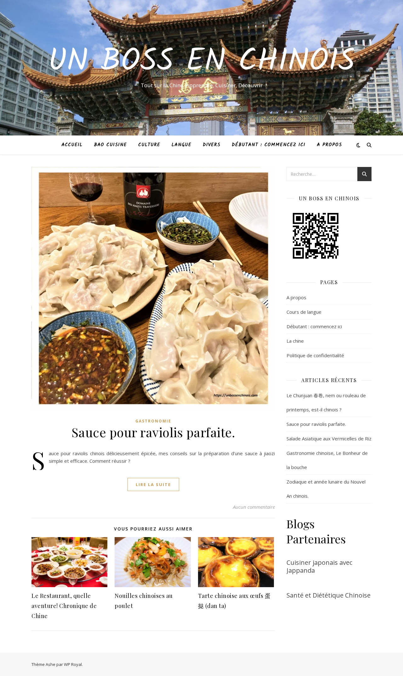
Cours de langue (304, 312)
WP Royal (73, 664)
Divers (211, 145)
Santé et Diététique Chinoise (329, 595)
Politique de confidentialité (315, 355)
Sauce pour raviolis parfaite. (153, 432)
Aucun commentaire (254, 507)
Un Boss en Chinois (201, 62)
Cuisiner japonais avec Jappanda (319, 566)
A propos (329, 145)
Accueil (71, 145)
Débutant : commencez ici (268, 145)
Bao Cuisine (110, 145)
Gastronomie (153, 421)
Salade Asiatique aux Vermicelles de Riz (329, 438)
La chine (295, 341)
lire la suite (153, 484)
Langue (181, 145)
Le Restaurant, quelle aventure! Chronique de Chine (64, 606)
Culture (149, 145)
